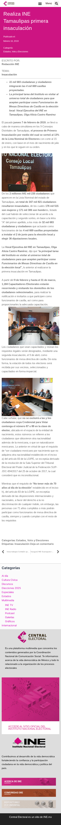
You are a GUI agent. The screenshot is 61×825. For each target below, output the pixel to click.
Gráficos (10, 621)
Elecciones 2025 (11, 588)
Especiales (8, 592)
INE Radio (10, 609)
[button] (40, 3)
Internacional (9, 625)
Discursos (7, 584)
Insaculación (22, 543)
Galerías (9, 617)
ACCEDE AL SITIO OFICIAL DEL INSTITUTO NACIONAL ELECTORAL (29, 727)
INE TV (9, 605)
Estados (7, 51)
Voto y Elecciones (20, 51)
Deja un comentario (42, 543)
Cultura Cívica (9, 579)
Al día (5, 575)
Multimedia (8, 600)
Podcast (10, 613)
